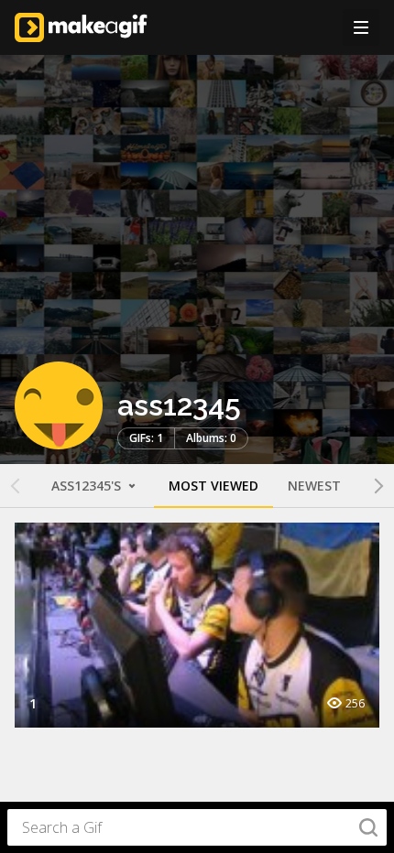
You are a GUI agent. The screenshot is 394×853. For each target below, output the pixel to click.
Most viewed (213, 485)
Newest (314, 485)
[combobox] (197, 827)
